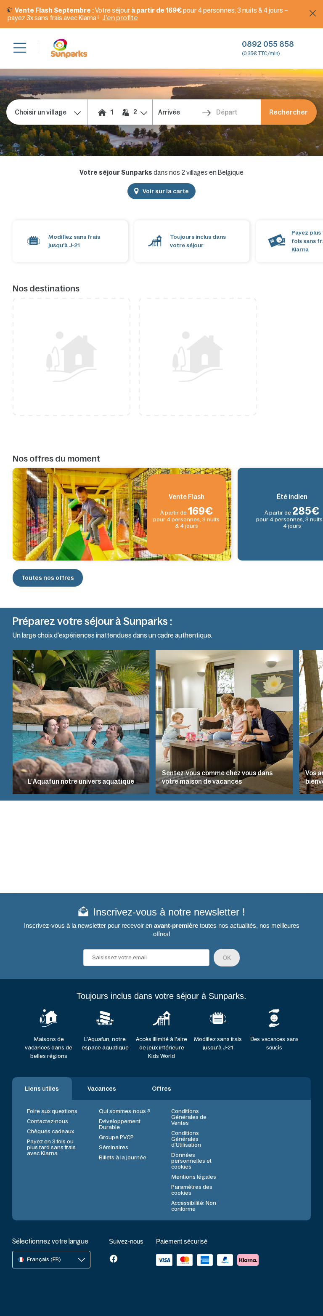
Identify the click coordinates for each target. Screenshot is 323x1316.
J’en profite (120, 17)
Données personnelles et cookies (191, 1161)
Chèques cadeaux (50, 1131)
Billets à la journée (122, 1157)
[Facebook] (113, 1259)
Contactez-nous (47, 1121)
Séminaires (113, 1147)
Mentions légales (193, 1177)
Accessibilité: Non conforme (193, 1206)
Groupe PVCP (116, 1137)
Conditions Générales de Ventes (189, 1117)
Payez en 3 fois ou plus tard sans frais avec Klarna (51, 1147)
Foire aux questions (52, 1111)
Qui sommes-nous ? (124, 1111)
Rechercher (288, 112)
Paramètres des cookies (191, 1190)
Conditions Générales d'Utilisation (186, 1139)
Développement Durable (119, 1124)
